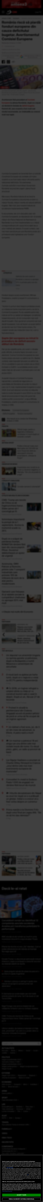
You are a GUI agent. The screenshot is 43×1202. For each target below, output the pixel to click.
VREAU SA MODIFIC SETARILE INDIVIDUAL (21, 1199)
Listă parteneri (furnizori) (7, 1191)
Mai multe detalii (10, 1167)
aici (28, 1174)
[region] (21, 1178)
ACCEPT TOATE (21, 1195)
